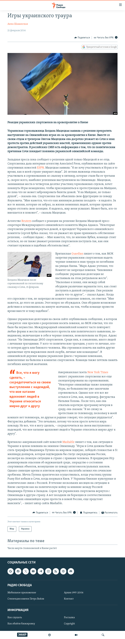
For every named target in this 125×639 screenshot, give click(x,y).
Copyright (69, 624)
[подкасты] (49, 635)
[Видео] (76, 635)
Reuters (26, 221)
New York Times (97, 372)
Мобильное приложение (21, 592)
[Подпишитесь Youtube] (33, 571)
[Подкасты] (63, 571)
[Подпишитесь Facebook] (18, 571)
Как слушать (14, 617)
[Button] (82, 38)
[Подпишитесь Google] (10, 571)
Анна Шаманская (17, 24)
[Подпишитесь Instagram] (48, 571)
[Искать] (103, 635)
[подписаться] (71, 571)
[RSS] (56, 571)
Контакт (69, 599)
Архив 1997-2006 (73, 592)
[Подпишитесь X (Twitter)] (26, 571)
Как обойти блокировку (21, 624)
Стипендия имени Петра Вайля (25, 599)
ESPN (40, 167)
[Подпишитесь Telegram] (41, 571)
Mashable (68, 442)
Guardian (77, 253)
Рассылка (69, 617)
